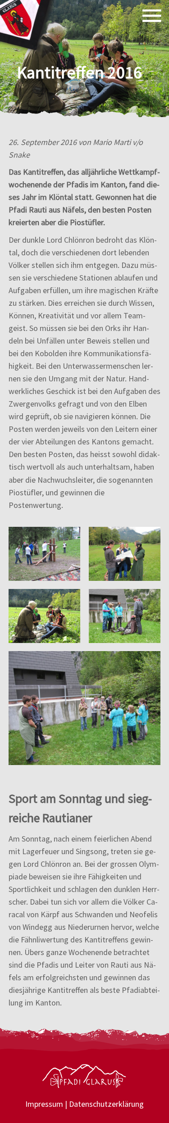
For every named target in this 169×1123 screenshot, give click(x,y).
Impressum (44, 1104)
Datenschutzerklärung (106, 1104)
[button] (151, 15)
